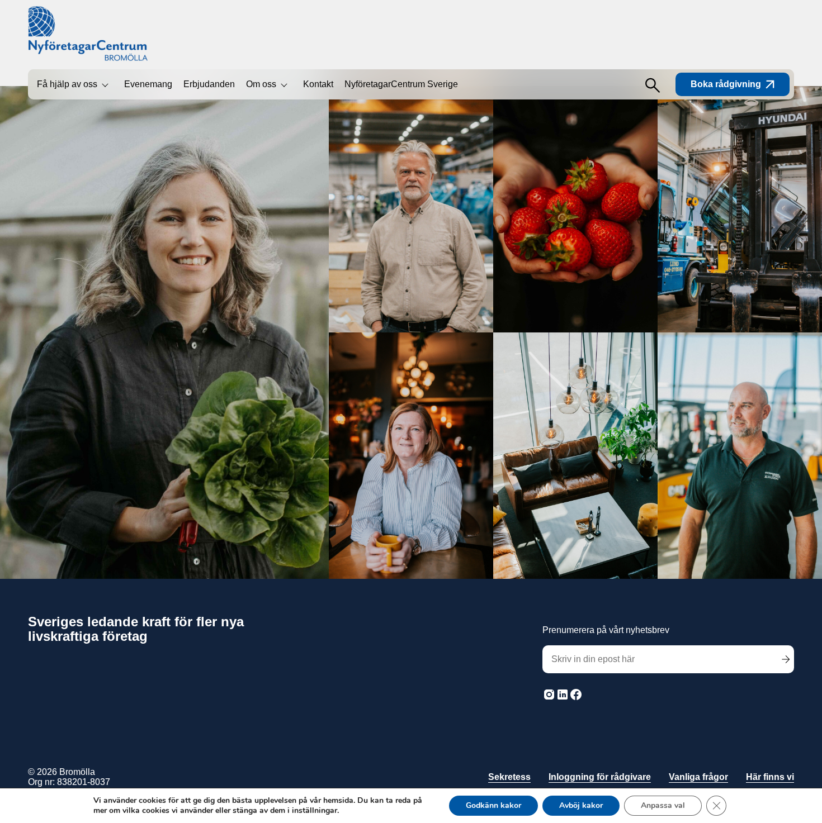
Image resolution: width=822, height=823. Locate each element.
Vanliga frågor (698, 777)
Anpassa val (663, 805)
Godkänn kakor (493, 805)
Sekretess (509, 777)
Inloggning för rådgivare (600, 777)
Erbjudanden (209, 84)
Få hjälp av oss (67, 84)
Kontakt (318, 84)
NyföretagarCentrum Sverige (401, 84)
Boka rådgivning (726, 84)
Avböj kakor (581, 805)
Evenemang (148, 84)
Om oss (261, 84)
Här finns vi (770, 777)
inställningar (314, 811)
